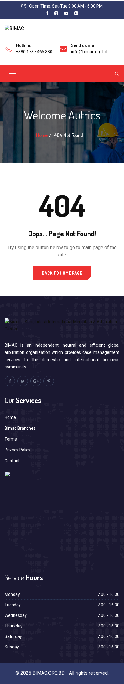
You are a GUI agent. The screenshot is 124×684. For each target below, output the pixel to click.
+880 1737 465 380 (34, 51)
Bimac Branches (20, 428)
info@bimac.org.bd (89, 51)
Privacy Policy (17, 449)
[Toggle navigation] (13, 73)
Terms (11, 439)
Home (42, 135)
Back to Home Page (62, 273)
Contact (12, 460)
